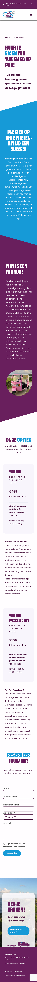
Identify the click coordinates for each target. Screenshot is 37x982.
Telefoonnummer (11, 805)
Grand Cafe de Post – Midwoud (15, 963)
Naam (6, 788)
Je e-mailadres (10, 796)
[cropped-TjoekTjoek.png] (8, 11)
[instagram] (31, 4)
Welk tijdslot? (9, 813)
